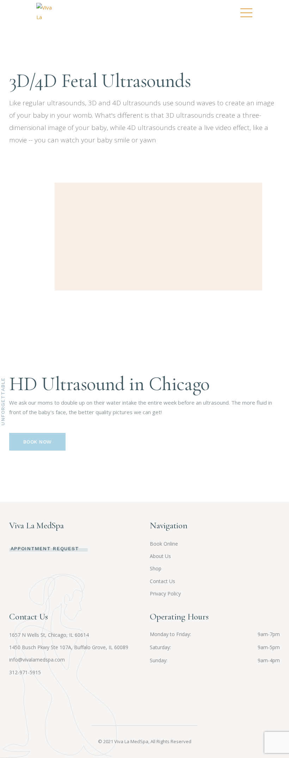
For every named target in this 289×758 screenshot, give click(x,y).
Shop (155, 568)
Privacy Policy (165, 593)
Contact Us (162, 581)
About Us (160, 556)
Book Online (164, 543)
